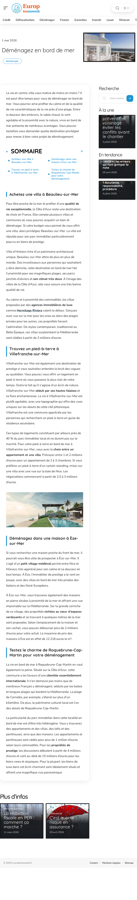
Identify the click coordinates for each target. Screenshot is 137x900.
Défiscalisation (13, 809)
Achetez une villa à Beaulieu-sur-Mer (22, 160)
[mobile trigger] (7, 8)
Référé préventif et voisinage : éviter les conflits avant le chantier (116, 125)
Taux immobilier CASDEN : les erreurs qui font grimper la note (116, 163)
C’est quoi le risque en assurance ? (62, 822)
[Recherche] (117, 8)
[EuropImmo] (26, 8)
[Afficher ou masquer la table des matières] (62, 151)
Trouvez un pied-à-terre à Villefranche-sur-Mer (25, 171)
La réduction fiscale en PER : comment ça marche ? (19, 819)
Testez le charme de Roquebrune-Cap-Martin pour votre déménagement (65, 174)
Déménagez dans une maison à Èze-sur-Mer (64, 160)
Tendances (56, 813)
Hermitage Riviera (29, 310)
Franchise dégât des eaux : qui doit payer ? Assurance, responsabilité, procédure (116, 183)
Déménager (12, 61)
